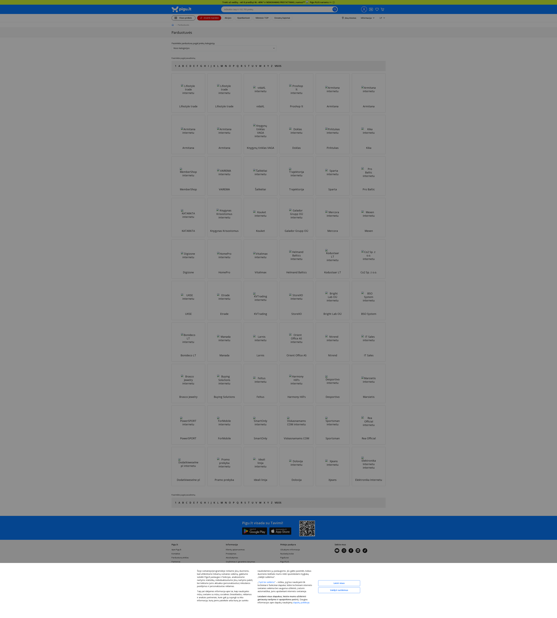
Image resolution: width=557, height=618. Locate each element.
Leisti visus (339, 583)
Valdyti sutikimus (339, 590)
